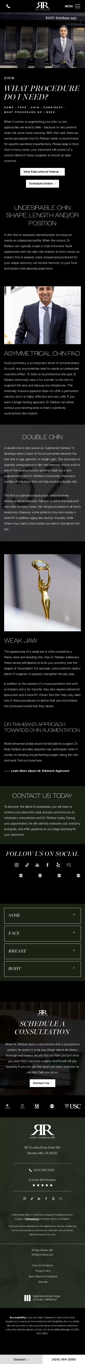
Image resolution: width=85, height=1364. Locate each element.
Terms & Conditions (42, 1265)
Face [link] (14, 933)
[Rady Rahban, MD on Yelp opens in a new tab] (58, 865)
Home (9, 107)
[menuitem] (16, 864)
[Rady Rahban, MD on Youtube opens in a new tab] (37, 865)
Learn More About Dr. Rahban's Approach (40, 771)
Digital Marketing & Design (47, 1298)
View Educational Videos (41, 172)
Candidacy (54, 107)
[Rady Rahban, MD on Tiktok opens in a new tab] (26, 865)
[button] (77, 6)
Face (22, 107)
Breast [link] (17, 951)
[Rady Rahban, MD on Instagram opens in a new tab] (16, 865)
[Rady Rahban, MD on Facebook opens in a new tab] (47, 865)
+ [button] (74, 914)
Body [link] (14, 969)
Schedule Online (41, 184)
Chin (35, 107)
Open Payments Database (43, 1276)
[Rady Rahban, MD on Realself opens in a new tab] (68, 865)
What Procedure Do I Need (29, 112)
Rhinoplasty (33, 1219)
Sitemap (43, 1282)
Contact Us (41, 1083)
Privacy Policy (43, 1271)
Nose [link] (14, 915)
